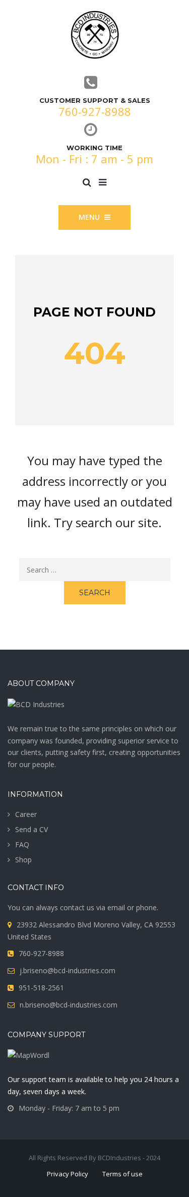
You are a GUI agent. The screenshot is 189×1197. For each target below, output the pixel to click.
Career (26, 814)
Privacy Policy (67, 1173)
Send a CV (31, 829)
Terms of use (122, 1173)
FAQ (22, 844)
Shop (23, 859)
